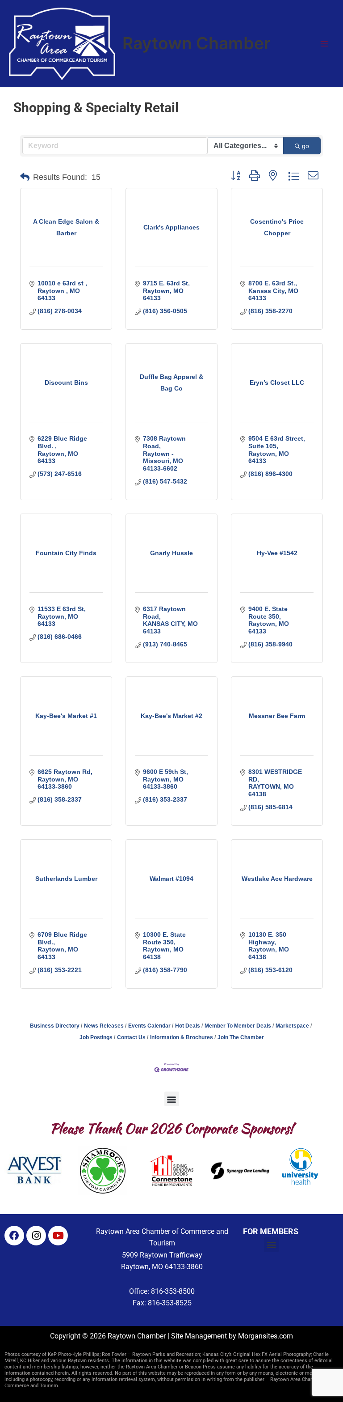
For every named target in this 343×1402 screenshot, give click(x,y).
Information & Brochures (181, 1037)
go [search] (305, 145)
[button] (24, 177)
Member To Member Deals (238, 1026)
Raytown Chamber (196, 43)
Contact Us (131, 1037)
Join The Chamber (241, 1037)
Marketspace (292, 1026)
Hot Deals (187, 1026)
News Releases (104, 1026)
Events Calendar (149, 1026)
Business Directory (54, 1026)
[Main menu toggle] (324, 44)
